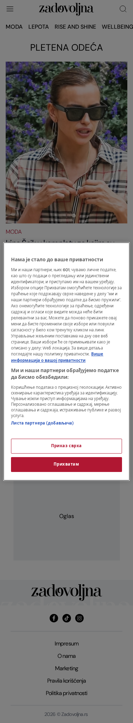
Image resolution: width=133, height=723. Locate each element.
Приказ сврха (66, 446)
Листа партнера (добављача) (42, 423)
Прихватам (66, 464)
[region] (66, 361)
